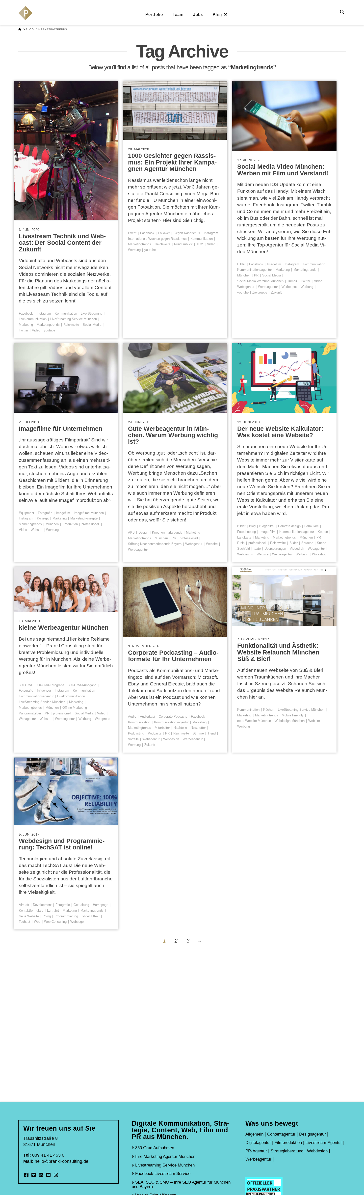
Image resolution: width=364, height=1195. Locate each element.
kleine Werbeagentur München (63, 627)
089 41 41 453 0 (48, 1155)
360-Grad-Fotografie (50, 685)
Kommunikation (66, 313)
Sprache (307, 543)
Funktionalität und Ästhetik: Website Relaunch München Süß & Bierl (278, 652)
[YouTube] (48, 1175)
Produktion (70, 524)
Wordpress (102, 719)
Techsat (24, 921)
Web (37, 921)
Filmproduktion (288, 1142)
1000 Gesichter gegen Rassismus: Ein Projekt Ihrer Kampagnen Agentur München (172, 162)
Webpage (77, 921)
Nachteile (180, 728)
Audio (132, 716)
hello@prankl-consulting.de (61, 1161)
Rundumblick (183, 244)
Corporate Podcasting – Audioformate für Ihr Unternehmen (173, 655)
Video (36, 330)
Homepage (100, 905)
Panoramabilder (30, 713)
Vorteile (133, 739)
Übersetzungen (275, 548)
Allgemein (254, 1134)
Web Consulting (55, 921)
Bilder (241, 264)
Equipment (26, 513)
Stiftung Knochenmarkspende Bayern (155, 544)
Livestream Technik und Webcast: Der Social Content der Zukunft (62, 243)
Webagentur (245, 287)
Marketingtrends (48, 324)
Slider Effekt (91, 916)
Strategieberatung (287, 1150)
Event (132, 233)
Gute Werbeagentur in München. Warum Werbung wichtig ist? (173, 435)
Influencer (44, 690)
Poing (47, 916)
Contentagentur (281, 1134)
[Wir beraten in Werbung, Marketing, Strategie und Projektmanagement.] (25, 15)
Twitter (23, 330)
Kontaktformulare (31, 910)
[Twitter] (34, 1175)
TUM (199, 244)
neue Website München (254, 721)
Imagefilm (274, 264)
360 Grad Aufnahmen (154, 1147)
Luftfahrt (53, 910)
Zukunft (276, 292)
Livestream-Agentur (324, 1142)
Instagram (44, 313)
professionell (90, 524)
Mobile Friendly (293, 715)
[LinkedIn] (41, 1175)
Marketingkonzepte (84, 518)
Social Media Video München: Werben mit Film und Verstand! (282, 169)
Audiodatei (147, 716)
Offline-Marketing (74, 707)
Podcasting (136, 733)
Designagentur (312, 1134)
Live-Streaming (91, 313)
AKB (131, 532)
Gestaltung (81, 905)
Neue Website (29, 916)
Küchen (268, 709)
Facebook (26, 313)
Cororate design (289, 526)
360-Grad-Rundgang (82, 685)
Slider (293, 543)
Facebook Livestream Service (162, 1173)
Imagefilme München (89, 513)
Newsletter (198, 728)
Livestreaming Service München (165, 1165)
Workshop (319, 554)
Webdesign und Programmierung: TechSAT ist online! (61, 844)
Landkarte (244, 537)
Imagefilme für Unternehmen (60, 428)
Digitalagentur (258, 1142)
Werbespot (289, 287)
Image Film (268, 532)
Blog (252, 526)
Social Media (92, 324)
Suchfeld (243, 548)
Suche (321, 543)
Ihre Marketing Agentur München (165, 1156)
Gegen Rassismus (187, 233)
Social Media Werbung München (260, 281)
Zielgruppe (259, 292)
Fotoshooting (246, 532)
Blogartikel (266, 526)
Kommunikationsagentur (254, 270)
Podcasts (154, 733)
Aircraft (24, 905)
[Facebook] (26, 1175)
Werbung (134, 250)
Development (42, 905)
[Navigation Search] (343, 12)
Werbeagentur (268, 287)
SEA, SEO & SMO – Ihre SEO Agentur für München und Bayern (181, 1184)
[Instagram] (56, 1175)
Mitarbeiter (162, 728)
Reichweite (71, 324)
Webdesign (245, 554)
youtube (49, 330)
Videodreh (297, 548)
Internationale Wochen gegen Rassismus (157, 239)
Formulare (311, 526)
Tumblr (292, 281)
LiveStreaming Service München (73, 319)
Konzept (43, 518)
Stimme (198, 733)
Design (143, 532)
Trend (212, 733)
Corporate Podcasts (173, 716)
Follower (164, 233)
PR (256, 275)
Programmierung (66, 916)
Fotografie (45, 513)
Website (36, 530)
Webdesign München (290, 721)
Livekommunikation (33, 319)
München (243, 275)
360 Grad (25, 685)
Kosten (323, 532)
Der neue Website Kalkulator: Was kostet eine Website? (280, 431)
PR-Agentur (256, 1150)
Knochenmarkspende (167, 532)
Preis (241, 543)
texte (257, 548)
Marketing (26, 324)
